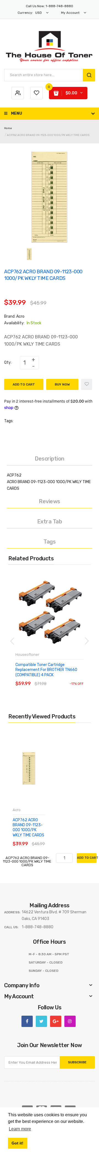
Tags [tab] (49, 541)
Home (8, 128)
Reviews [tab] (49, 501)
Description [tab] (49, 458)
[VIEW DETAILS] (55, 678)
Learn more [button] (20, 1129)
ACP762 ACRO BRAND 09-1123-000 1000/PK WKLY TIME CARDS (28, 828)
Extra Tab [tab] (49, 521)
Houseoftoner (27, 654)
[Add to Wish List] (86, 384)
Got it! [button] (17, 1143)
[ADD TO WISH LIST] (66, 678)
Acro (20, 316)
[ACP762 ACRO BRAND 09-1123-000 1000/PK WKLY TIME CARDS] (29, 254)
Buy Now (62, 384)
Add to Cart (24, 384)
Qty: (8, 362)
